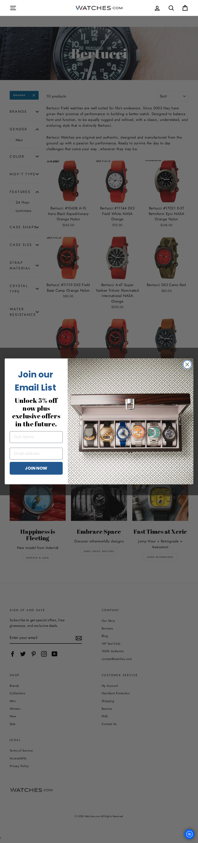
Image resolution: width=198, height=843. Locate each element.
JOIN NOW (36, 468)
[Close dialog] (187, 364)
